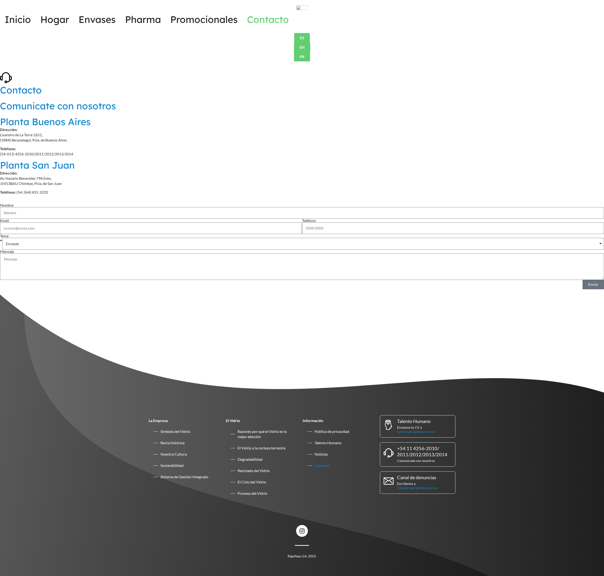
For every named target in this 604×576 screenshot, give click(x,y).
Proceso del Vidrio (252, 493)
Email (4, 220)
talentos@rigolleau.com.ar (416, 432)
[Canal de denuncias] (389, 481)
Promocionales (204, 19)
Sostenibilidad (172, 465)
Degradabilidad (250, 459)
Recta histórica (172, 442)
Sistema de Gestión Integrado (184, 476)
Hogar (54, 19)
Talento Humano (328, 442)
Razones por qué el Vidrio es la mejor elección (262, 434)
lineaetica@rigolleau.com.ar (417, 488)
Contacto (268, 19)
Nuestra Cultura (173, 454)
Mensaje (7, 251)
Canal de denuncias (416, 477)
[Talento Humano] (389, 425)
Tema (4, 236)
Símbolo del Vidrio (175, 431)
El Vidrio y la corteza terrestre (261, 448)
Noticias (321, 454)
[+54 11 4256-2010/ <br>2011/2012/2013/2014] (389, 453)
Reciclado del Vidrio (254, 470)
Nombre (6, 205)
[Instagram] (302, 531)
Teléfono (309, 220)
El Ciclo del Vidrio (252, 482)
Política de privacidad (332, 431)
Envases (97, 19)
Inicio (18, 19)
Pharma (143, 19)
